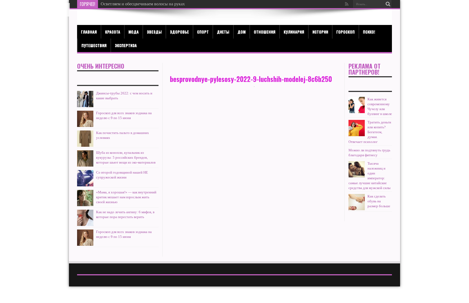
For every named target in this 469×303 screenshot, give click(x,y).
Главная (89, 31)
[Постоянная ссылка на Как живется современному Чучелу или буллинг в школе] (356, 105)
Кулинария (294, 31)
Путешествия (94, 45)
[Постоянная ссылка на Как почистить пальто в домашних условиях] (85, 138)
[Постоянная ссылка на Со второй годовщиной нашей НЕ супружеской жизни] (85, 178)
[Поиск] (388, 4)
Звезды (154, 31)
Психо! (369, 31)
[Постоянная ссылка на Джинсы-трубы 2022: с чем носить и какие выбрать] (85, 99)
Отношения (264, 31)
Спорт (203, 31)
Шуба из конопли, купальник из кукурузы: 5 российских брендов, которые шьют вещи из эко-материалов (126, 157)
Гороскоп (345, 31)
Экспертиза (126, 45)
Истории (320, 31)
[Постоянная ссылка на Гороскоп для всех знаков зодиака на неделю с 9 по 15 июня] (85, 119)
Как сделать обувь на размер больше (378, 201)
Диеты (223, 31)
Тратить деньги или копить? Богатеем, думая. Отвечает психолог (369, 132)
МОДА (133, 31)
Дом (241, 31)
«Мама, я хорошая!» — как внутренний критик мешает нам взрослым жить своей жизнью (126, 197)
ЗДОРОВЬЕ (179, 31)
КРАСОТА (112, 31)
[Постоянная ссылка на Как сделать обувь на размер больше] (356, 202)
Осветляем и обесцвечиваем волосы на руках (143, 4)
